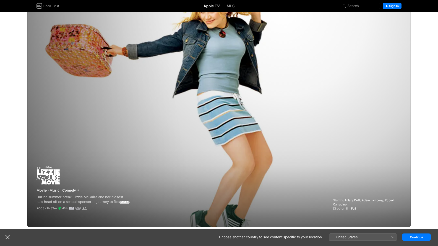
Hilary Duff (352, 200)
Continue (416, 237)
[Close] (7, 237)
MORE (124, 202)
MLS (231, 6)
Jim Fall (350, 208)
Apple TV (211, 6)
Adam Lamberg (372, 200)
